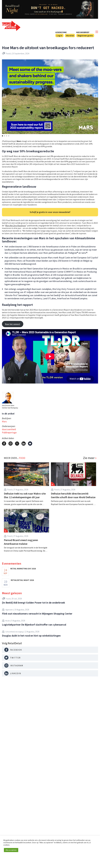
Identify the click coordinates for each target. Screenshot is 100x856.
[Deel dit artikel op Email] (30, 443)
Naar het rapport (12, 324)
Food (8, 53)
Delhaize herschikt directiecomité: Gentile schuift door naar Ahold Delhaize (73, 495)
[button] (96, 96)
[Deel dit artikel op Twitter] (17, 443)
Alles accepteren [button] (11, 850)
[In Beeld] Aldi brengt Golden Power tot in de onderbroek (33, 602)
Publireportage (9, 432)
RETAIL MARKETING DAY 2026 (23, 568)
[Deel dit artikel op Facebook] (4, 443)
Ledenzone (61, 32)
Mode (7, 620)
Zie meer (89, 458)
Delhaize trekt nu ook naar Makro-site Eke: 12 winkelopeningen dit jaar (25, 495)
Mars (4, 421)
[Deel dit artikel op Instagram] (10, 443)
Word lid (70, 35)
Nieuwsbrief (82, 32)
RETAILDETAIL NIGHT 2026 (22, 580)
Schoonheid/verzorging (14, 632)
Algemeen (9, 609)
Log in (59, 35)
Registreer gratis (85, 35)
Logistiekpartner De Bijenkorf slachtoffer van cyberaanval (34, 624)
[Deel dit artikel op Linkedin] (23, 443)
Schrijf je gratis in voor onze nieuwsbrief (50, 212)
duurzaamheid (9, 429)
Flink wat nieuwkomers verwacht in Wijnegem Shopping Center (37, 613)
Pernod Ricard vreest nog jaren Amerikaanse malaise (21, 541)
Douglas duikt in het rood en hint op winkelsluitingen (31, 635)
